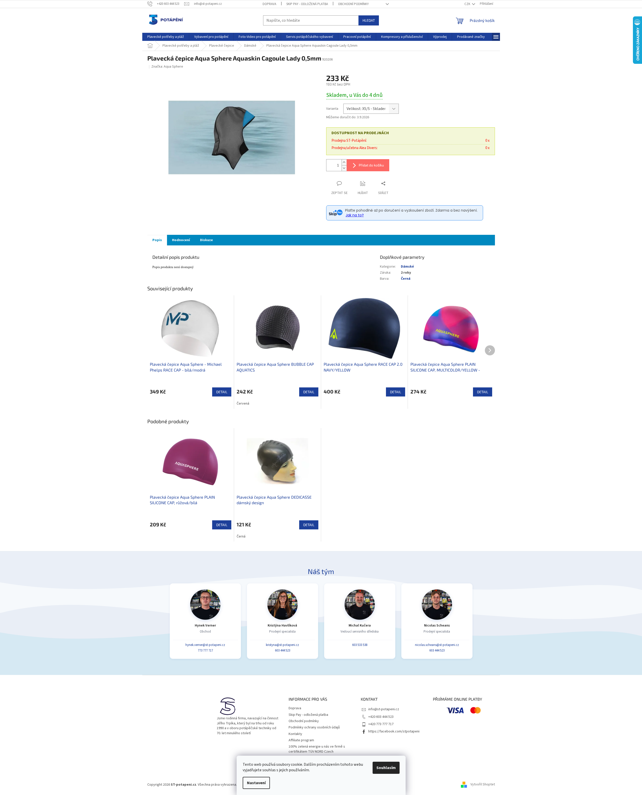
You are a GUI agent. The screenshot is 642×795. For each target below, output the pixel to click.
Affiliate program (301, 740)
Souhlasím (386, 768)
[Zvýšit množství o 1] (344, 162)
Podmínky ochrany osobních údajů (314, 727)
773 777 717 (205, 650)
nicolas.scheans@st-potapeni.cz (437, 645)
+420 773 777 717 (381, 724)
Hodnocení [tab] (181, 240)
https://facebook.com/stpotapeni (394, 731)
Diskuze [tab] (206, 240)
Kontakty (295, 733)
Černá (405, 278)
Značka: (167, 66)
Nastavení (256, 783)
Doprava (269, 4)
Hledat (368, 20)
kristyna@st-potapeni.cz (282, 645)
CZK (467, 4)
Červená (243, 403)
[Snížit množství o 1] (344, 168)
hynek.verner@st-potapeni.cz (205, 645)
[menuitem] (165, 37)
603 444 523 (282, 650)
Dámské (407, 266)
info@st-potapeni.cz (383, 709)
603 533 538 (359, 645)
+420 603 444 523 (381, 716)
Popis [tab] (157, 240)
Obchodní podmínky (353, 4)
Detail (221, 392)
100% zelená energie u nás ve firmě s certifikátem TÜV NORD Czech (317, 749)
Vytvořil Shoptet (482, 784)
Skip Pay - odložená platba (307, 4)
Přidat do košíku (371, 165)
